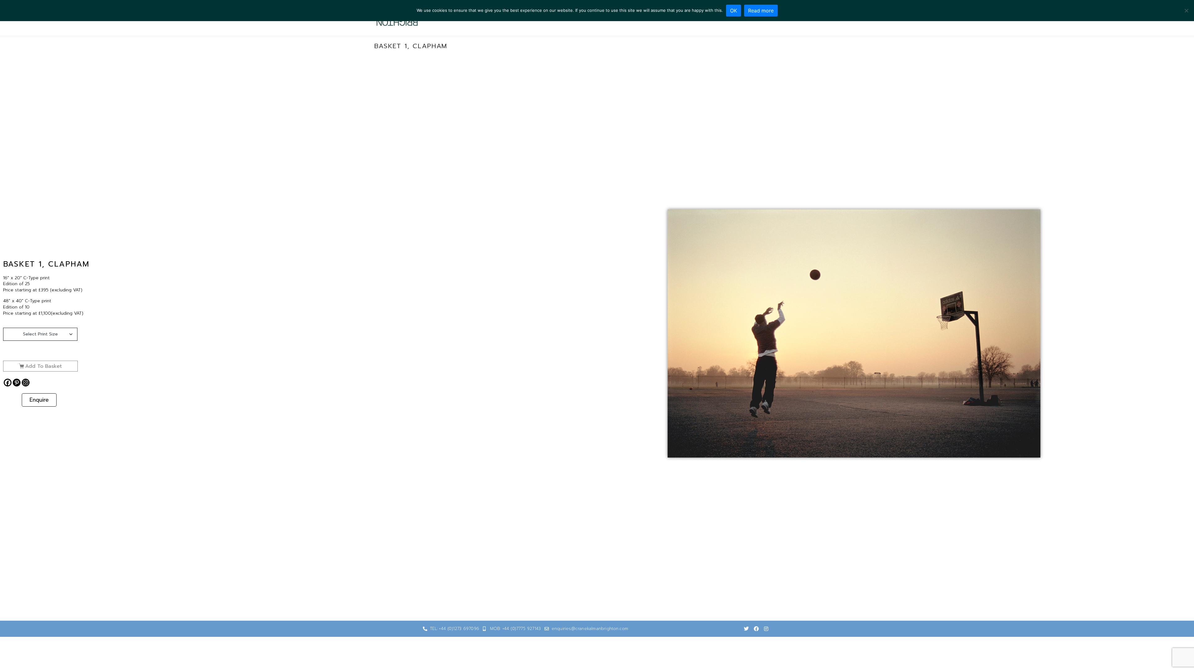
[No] (1186, 10)
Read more (761, 10)
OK (733, 10)
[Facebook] (8, 382)
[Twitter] (746, 629)
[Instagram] (26, 382)
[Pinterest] (17, 382)
